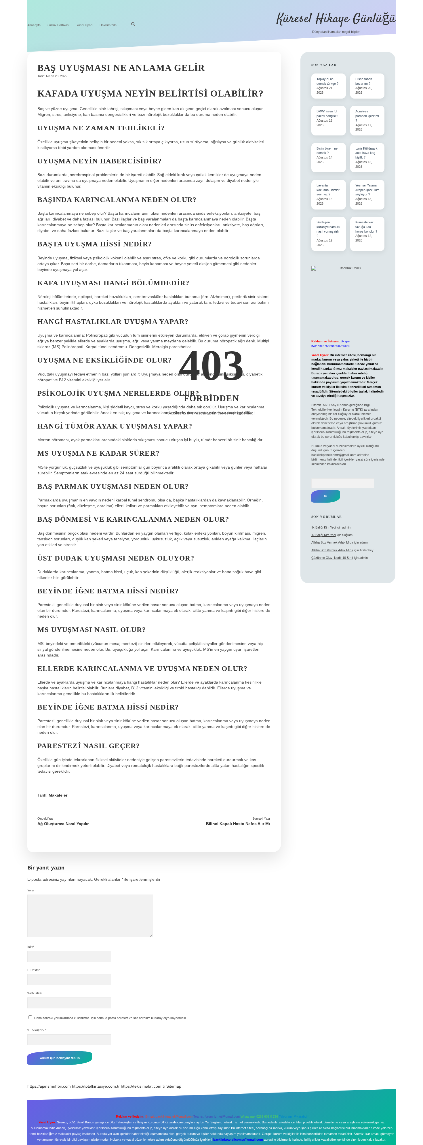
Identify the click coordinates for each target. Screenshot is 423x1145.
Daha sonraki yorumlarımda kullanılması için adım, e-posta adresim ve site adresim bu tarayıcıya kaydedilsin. (110, 1018)
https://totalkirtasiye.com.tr (96, 1086)
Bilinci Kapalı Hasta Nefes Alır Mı (238, 823)
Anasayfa (34, 25)
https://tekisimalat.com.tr (143, 1086)
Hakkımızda (108, 25)
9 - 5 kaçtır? (36, 1030)
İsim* (30, 946)
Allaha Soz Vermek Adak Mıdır (332, 542)
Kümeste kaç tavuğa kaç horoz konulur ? (366, 226)
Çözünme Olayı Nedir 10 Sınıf (332, 557)
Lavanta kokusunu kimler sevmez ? (328, 190)
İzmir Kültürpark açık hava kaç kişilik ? (366, 153)
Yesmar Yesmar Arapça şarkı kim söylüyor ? (367, 190)
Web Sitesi (34, 993)
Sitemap (173, 1086)
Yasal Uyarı (85, 25)
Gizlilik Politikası (58, 25)
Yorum (31, 890)
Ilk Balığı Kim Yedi (323, 527)
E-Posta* (33, 970)
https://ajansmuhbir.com (49, 1086)
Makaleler (58, 795)
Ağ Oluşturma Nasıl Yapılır (63, 823)
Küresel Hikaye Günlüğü (336, 19)
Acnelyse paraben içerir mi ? (367, 116)
